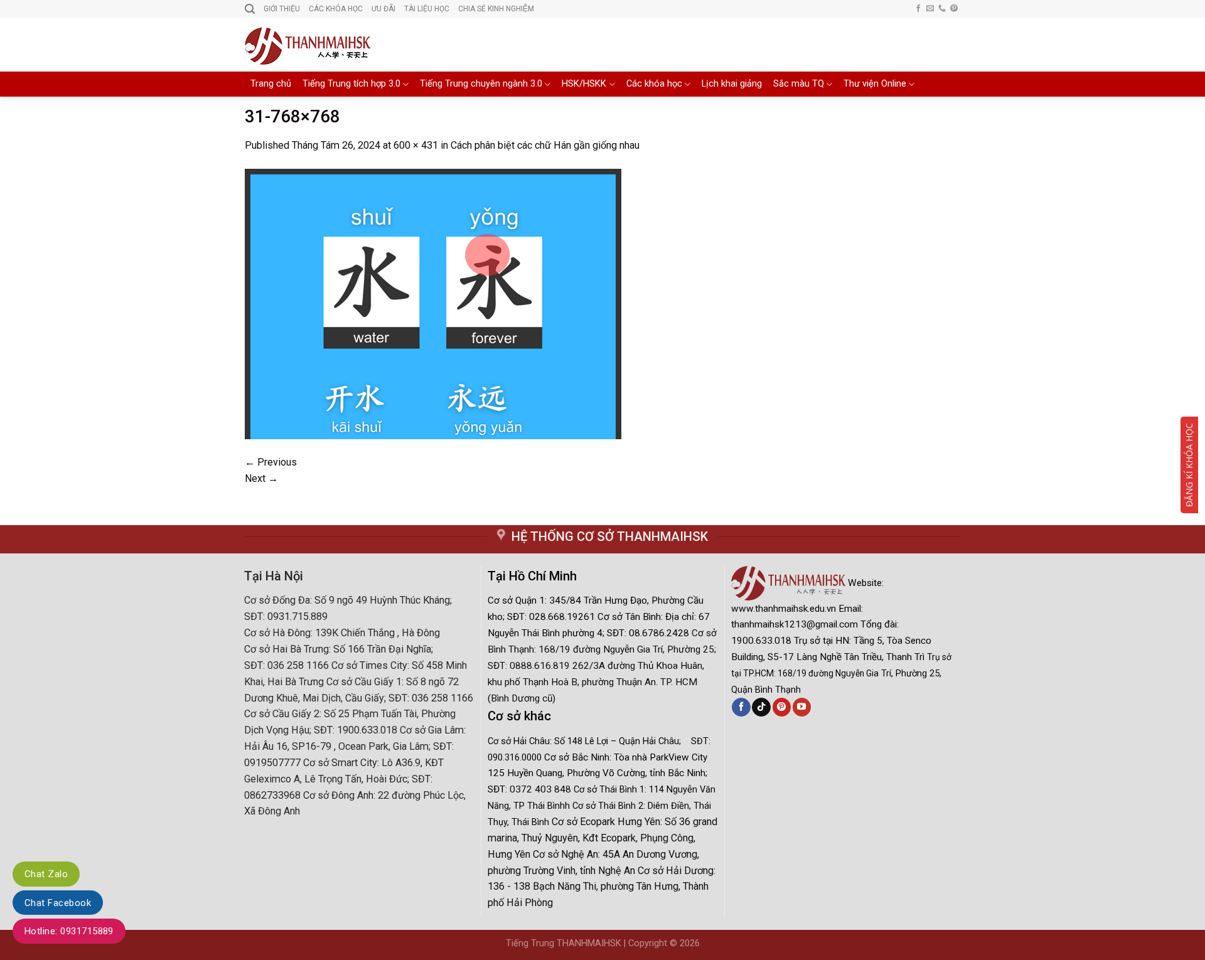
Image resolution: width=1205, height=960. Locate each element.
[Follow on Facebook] (918, 8)
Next (261, 478)
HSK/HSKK (584, 83)
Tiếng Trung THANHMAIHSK (563, 943)
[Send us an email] (930, 8)
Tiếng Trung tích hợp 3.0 (351, 83)
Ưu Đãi (383, 8)
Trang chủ (270, 83)
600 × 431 (416, 145)
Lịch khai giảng (732, 83)
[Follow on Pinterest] (954, 8)
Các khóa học (654, 83)
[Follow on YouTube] (802, 707)
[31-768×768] (433, 303)
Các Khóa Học (336, 8)
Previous (271, 462)
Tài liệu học (426, 8)
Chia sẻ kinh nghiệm (496, 8)
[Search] (250, 9)
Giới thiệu (282, 8)
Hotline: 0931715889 (69, 931)
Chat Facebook (57, 903)
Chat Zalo (46, 874)
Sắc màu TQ (798, 83)
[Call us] (942, 8)
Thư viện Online (875, 83)
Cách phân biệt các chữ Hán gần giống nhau (545, 145)
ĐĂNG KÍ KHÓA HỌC (1189, 465)
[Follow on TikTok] (761, 707)
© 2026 (685, 943)
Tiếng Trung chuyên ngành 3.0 (481, 83)
